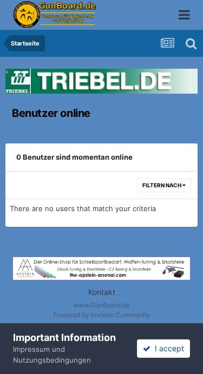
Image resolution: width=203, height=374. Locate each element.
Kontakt (101, 292)
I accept (167, 348)
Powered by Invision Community (101, 315)
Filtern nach (162, 185)
